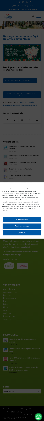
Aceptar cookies (22, 219)
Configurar (22, 233)
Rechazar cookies (22, 226)
